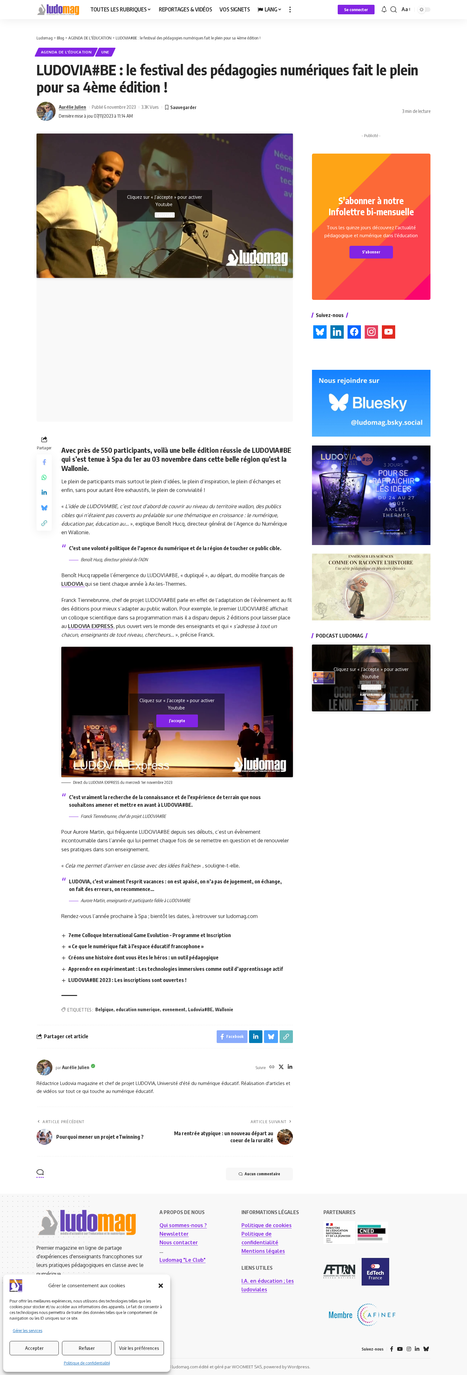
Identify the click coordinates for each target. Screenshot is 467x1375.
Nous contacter (178, 1242)
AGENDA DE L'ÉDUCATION (66, 52)
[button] (161, 1285)
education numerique (138, 1009)
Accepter (34, 1348)
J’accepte (165, 215)
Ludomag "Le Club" (182, 1260)
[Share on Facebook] (44, 461)
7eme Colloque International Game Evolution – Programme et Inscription (149, 935)
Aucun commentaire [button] (262, 1173)
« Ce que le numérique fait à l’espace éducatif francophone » (136, 946)
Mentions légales (263, 1251)
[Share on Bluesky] (44, 507)
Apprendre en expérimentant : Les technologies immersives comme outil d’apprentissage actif (175, 969)
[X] (281, 1067)
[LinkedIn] (290, 1067)
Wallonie (224, 1009)
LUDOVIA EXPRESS (90, 626)
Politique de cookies (266, 1225)
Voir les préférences (139, 1348)
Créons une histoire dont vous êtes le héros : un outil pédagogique (143, 957)
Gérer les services (27, 1330)
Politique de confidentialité (87, 1363)
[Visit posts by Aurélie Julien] (46, 111)
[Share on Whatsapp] (44, 477)
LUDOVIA (73, 584)
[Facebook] (392, 1349)
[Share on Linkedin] (44, 492)
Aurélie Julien (72, 107)
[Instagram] (409, 1349)
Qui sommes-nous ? (183, 1225)
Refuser (87, 1348)
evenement (174, 1009)
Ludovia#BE (200, 1009)
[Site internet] (272, 1067)
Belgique (104, 1009)
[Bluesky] (426, 1349)
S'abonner (371, 252)
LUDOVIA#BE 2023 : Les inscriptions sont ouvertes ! (127, 980)
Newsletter (174, 1234)
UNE (105, 52)
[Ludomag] (58, 9)
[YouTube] (400, 1349)
